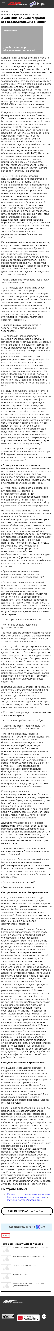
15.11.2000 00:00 (8, 11)
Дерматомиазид (20, 1274)
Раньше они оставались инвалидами (28, 1194)
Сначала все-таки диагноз (24, 1265)
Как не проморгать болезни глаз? (26, 1197)
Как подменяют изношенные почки (28, 1257)
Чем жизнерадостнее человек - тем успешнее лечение (28, 1284)
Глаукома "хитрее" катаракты (23, 1200)
